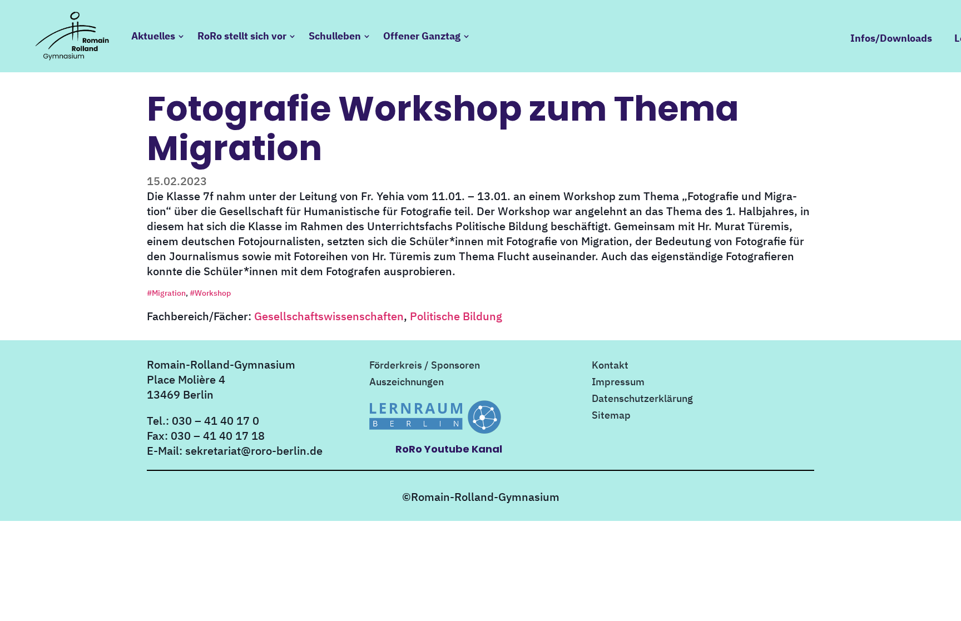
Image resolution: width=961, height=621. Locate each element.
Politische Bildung (456, 316)
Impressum (618, 383)
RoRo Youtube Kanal (448, 449)
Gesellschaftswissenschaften (329, 316)
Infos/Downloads (891, 38)
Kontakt (610, 366)
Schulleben (335, 35)
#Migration (166, 293)
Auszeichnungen (406, 383)
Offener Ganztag (421, 35)
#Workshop (210, 293)
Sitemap (611, 416)
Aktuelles (153, 35)
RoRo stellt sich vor (241, 35)
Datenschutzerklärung (642, 400)
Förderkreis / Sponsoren (424, 366)
